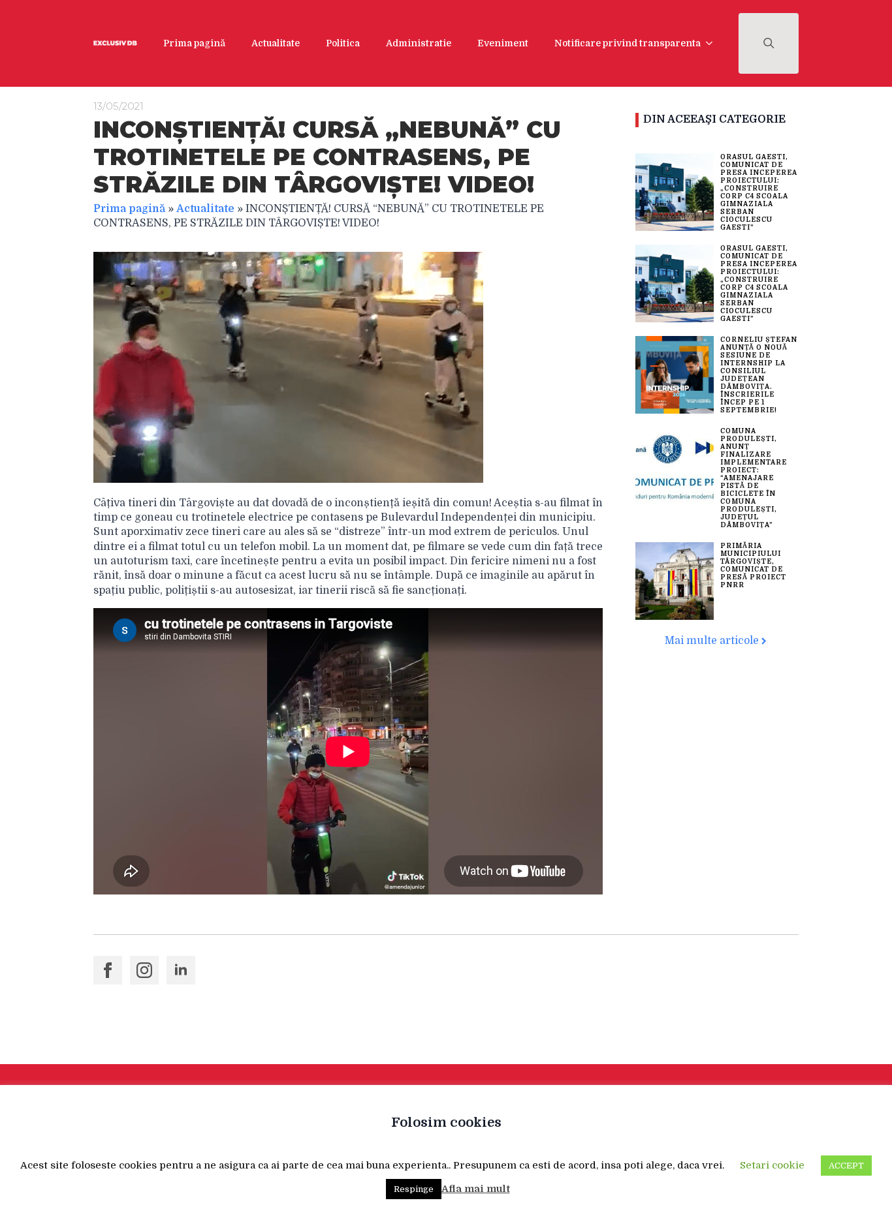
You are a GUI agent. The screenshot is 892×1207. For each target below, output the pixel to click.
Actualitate (275, 43)
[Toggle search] (769, 43)
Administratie (418, 43)
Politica (343, 43)
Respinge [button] (414, 1189)
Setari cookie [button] (772, 1165)
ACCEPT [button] (846, 1165)
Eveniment (502, 43)
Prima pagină (194, 43)
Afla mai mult (475, 1189)
